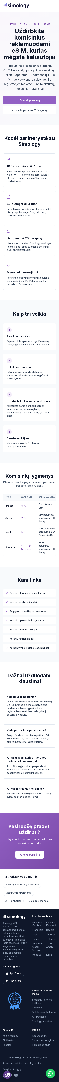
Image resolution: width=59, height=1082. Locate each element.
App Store (15, 973)
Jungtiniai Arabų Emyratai (37, 946)
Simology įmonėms (39, 901)
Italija (34, 934)
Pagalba (7, 1044)
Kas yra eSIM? (39, 1035)
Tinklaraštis (9, 1040)
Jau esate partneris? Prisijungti (29, 110)
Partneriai (37, 1007)
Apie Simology (10, 1035)
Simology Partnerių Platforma (22, 884)
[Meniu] (53, 6)
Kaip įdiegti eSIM (41, 1044)
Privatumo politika (12, 1063)
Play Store (15, 980)
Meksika (36, 954)
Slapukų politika (32, 1063)
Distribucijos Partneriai (18, 892)
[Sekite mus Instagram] (16, 1075)
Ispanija (50, 929)
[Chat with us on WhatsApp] (50, 1073)
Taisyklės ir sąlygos (13, 1069)
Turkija (35, 939)
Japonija (50, 934)
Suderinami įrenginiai (43, 1040)
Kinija (49, 954)
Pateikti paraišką (29, 100)
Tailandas (51, 939)
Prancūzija (37, 929)
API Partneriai (13, 901)
